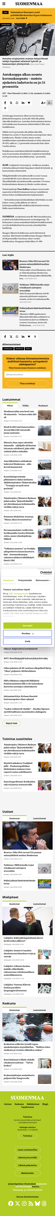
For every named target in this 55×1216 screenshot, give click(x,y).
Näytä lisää (11, 723)
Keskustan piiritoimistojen (31, 1185)
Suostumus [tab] (8, 580)
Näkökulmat (33, 1104)
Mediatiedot (27, 1173)
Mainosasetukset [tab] (44, 580)
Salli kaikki (27, 625)
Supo (5, 12)
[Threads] (44, 1205)
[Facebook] (11, 1204)
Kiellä (27, 641)
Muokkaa (26, 633)
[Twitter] (18, 1205)
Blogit (45, 1104)
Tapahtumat (27, 1107)
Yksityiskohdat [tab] (25, 580)
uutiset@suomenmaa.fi (27, 1122)
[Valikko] (3, 4)
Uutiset (6, 421)
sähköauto (19, 349)
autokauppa (8, 349)
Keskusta (19, 1104)
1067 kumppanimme (18, 593)
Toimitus (27, 1135)
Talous (28, 349)
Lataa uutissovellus (27, 1149)
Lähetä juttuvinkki (27, 1157)
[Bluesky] (38, 1205)
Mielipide (7, 944)
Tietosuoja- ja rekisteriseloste (27, 1189)
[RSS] (31, 1204)
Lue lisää (20, 18)
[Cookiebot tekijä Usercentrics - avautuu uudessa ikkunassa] (40, 573)
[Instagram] (24, 1204)
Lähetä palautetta (27, 1165)
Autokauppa (5, 25)
